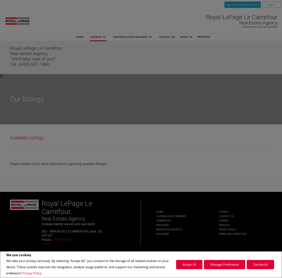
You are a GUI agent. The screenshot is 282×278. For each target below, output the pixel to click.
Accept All (189, 264)
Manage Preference (224, 264)
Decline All (260, 264)
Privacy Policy (31, 273)
